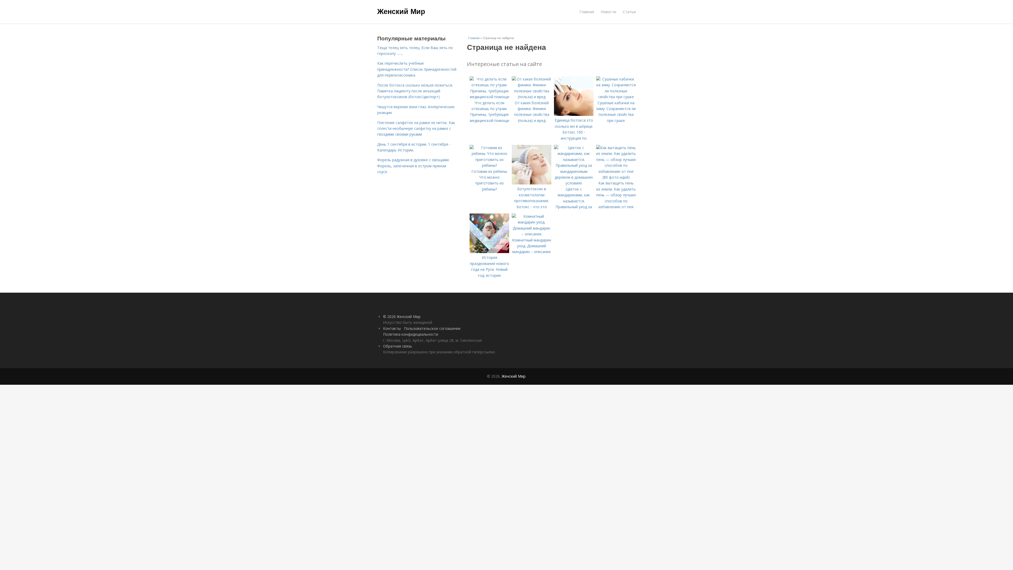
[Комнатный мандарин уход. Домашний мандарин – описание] (531, 233)
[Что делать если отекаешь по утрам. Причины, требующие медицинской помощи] (489, 96)
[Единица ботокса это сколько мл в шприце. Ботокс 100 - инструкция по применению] (574, 114)
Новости (608, 11)
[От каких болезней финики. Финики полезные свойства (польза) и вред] (531, 96)
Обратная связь (397, 346)
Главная (586, 11)
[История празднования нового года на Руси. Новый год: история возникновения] (489, 251)
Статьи (629, 11)
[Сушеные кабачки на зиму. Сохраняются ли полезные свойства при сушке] (616, 96)
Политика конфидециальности (410, 334)
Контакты (392, 328)
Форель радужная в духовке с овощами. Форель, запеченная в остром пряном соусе (413, 165)
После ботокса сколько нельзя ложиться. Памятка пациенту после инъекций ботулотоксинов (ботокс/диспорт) (415, 91)
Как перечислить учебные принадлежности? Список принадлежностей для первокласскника (416, 69)
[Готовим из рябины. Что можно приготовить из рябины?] (489, 165)
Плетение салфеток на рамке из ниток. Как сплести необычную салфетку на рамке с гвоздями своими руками (416, 128)
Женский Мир (401, 11)
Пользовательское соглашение (432, 328)
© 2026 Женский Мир (402, 316)
